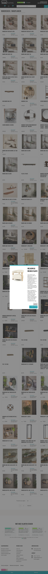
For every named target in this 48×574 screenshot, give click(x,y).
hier (35, 300)
